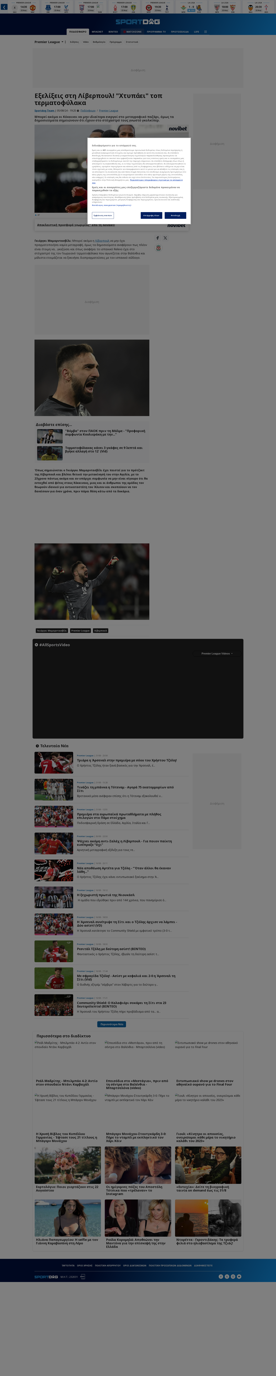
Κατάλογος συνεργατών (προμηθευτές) (111, 205)
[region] (139, 181)
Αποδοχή (175, 215)
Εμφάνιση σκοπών (103, 215)
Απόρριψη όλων (151, 215)
